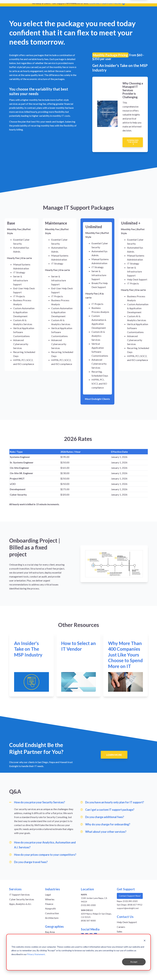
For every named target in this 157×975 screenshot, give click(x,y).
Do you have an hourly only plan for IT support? (114, 802)
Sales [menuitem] (119, 931)
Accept (133, 961)
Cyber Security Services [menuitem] (21, 899)
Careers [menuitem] (121, 926)
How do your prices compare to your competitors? (45, 854)
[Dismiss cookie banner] (145, 941)
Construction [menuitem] (52, 913)
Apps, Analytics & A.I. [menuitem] (20, 903)
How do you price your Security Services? (39, 802)
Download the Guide (132, 141)
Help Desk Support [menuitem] (127, 922)
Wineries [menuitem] (49, 899)
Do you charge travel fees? (31, 862)
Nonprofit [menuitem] (50, 908)
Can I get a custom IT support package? (109, 809)
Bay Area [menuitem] (50, 931)
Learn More (114, 754)
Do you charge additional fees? (104, 817)
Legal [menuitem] (48, 894)
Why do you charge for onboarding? (107, 824)
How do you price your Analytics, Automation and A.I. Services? (45, 845)
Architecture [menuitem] (51, 917)
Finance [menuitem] (49, 903)
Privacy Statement (36, 954)
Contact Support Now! (130, 895)
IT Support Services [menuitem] (19, 894)
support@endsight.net (128, 908)
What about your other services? (105, 831)
